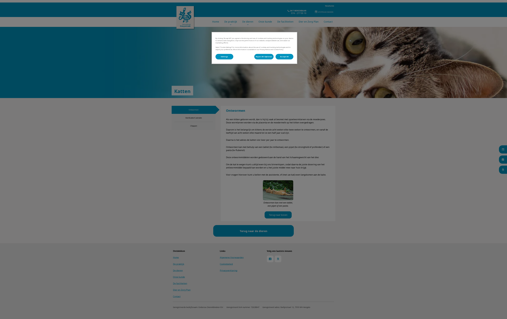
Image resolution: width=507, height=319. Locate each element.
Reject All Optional (264, 57)
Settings (224, 57)
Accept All (284, 57)
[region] (254, 48)
